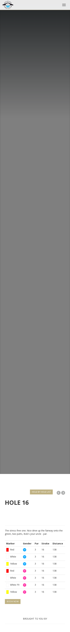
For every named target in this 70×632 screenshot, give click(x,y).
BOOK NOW (13, 601)
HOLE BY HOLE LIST (41, 492)
